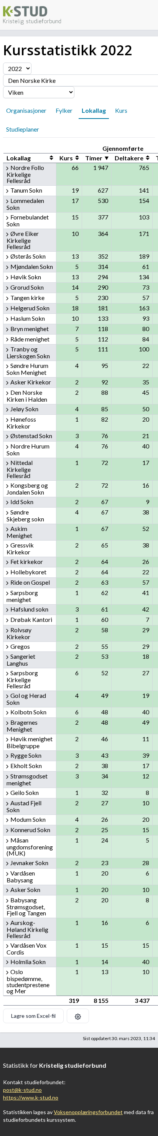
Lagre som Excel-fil (33, 1015)
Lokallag (94, 110)
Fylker (64, 110)
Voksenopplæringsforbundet (88, 1112)
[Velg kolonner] (78, 1016)
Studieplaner (22, 129)
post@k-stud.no (22, 1090)
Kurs (121, 110)
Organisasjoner (26, 110)
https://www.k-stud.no (30, 1097)
